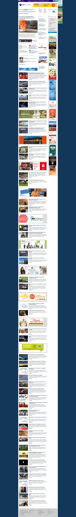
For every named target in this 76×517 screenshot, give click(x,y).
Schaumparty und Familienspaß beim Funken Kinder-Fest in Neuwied (38, 329)
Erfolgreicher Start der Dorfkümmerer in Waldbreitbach (37, 473)
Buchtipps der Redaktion (42, 67)
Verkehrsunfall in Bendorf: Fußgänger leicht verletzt (37, 424)
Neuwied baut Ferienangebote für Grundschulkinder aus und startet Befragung (37, 467)
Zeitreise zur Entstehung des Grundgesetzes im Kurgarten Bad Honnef (38, 147)
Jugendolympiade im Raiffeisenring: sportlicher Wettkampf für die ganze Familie (38, 403)
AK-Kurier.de (40, 10)
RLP (34, 9)
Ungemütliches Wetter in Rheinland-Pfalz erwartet (36, 310)
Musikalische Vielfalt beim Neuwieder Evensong (36, 480)
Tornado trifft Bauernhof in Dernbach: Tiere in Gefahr (37, 361)
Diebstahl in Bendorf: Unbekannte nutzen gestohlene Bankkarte (41, 25)
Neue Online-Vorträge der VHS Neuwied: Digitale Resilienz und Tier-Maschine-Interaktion (38, 396)
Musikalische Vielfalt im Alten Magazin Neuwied (36, 388)
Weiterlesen (30, 79)
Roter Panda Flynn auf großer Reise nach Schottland (37, 500)
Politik (23, 9)
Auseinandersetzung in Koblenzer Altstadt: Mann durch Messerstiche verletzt (37, 102)
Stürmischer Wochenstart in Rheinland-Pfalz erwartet (37, 81)
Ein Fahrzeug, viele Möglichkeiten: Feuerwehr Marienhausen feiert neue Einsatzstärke (27, 18)
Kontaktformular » (50, 513)
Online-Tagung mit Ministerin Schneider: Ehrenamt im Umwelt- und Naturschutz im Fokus (37, 446)
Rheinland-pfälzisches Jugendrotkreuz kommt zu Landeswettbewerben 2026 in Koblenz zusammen (36, 73)
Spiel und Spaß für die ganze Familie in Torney (36, 180)
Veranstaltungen (24, 11)
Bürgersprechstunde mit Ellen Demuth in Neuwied (36, 487)
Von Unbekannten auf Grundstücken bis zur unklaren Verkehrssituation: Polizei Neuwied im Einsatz (37, 128)
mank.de (50, 32)
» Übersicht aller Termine (22, 64)
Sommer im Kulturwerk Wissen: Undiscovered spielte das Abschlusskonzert (33, 52)
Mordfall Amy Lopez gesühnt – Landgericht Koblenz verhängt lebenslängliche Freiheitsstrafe (37, 453)
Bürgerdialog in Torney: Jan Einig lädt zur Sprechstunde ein (37, 418)
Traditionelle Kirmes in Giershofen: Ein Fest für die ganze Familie (38, 95)
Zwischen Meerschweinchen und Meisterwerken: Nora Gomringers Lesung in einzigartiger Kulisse (37, 233)
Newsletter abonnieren (41, 53)
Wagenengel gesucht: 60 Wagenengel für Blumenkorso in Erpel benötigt (38, 154)
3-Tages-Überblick (52, 28)
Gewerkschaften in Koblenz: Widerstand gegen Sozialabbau (36, 431)
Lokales (20, 11)
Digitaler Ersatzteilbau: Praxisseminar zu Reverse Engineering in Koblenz (36, 304)
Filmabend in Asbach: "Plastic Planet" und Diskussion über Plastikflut (37, 369)
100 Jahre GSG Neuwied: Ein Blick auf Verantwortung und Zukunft (38, 336)
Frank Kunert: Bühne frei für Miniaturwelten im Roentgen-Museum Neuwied (38, 121)
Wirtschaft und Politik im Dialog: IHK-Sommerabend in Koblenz (37, 438)
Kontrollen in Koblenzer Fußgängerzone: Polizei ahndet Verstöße (37, 226)
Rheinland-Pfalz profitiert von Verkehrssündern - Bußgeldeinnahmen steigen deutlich (36, 207)
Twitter (30, 513)
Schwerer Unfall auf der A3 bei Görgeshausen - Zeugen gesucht (37, 284)
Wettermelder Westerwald (53, 30)
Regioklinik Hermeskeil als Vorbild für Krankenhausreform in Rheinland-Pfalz (38, 88)
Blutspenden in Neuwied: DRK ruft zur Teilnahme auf (29, 58)
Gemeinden (31, 11)
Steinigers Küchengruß (41, 68)
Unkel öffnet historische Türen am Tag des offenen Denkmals (36, 258)
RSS (29, 511)
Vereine (29, 9)
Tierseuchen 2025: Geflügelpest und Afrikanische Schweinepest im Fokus (36, 277)
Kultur (32, 9)
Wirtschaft (26, 9)
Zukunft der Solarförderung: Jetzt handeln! (35, 375)
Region (20, 9)
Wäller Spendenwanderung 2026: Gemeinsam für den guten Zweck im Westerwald (37, 199)
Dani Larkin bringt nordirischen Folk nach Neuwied (37, 459)
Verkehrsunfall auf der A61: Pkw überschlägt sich (36, 354)
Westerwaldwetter (52, 29)
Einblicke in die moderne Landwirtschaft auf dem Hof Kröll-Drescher (37, 382)
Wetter (34, 11)
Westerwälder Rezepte (41, 66)
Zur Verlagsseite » (22, 514)
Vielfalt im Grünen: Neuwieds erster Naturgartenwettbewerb (34, 411)
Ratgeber (28, 11)
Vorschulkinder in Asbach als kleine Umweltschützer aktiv (38, 172)
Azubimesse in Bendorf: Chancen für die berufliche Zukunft (37, 494)
